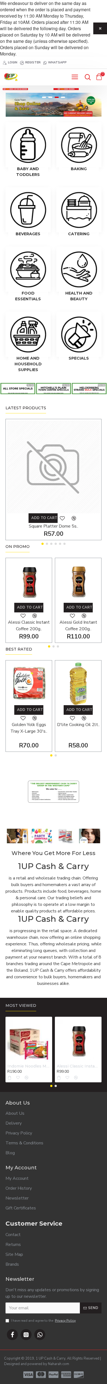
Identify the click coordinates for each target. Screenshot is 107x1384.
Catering (78, 233)
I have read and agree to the (43, 1320)
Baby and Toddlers (28, 171)
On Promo (17, 546)
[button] (42, 544)
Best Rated (18, 649)
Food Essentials (28, 296)
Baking (79, 168)
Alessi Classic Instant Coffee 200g (78, 1066)
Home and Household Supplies (28, 364)
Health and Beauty (78, 296)
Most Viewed (20, 1005)
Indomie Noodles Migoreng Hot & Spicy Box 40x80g (28, 1066)
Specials (79, 358)
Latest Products (25, 408)
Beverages (28, 233)
